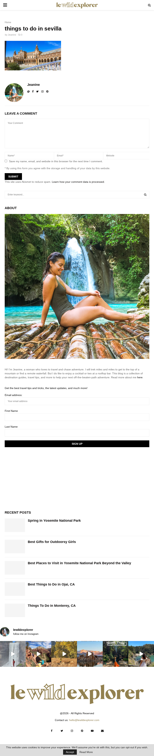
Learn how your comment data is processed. (78, 181)
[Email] (102, 731)
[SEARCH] (145, 194)
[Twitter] (62, 731)
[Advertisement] (33, 478)
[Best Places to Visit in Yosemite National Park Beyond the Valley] (15, 568)
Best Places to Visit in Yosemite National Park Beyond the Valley (79, 563)
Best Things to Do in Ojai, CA (51, 584)
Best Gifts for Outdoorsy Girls (52, 542)
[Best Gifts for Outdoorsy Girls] (15, 546)
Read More (86, 752)
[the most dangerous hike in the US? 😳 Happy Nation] (38, 654)
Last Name (11, 426)
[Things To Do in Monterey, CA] (15, 610)
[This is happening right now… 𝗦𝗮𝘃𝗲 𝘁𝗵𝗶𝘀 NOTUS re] (13, 654)
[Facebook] (52, 731)
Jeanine (12, 34)
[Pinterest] (82, 731)
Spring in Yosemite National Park (54, 520)
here (140, 377)
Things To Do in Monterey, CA (52, 606)
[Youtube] (92, 731)
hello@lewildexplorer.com (84, 720)
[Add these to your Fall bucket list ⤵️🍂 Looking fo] (64, 654)
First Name (11, 410)
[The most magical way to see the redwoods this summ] (115, 654)
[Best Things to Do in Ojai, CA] (15, 589)
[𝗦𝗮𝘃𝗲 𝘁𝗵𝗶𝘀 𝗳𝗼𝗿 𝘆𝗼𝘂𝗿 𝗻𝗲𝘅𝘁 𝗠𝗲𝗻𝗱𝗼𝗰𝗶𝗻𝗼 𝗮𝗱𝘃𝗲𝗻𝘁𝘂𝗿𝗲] (141, 654)
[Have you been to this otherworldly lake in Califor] (90, 654)
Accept (70, 752)
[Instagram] (72, 731)
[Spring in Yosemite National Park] (15, 525)
